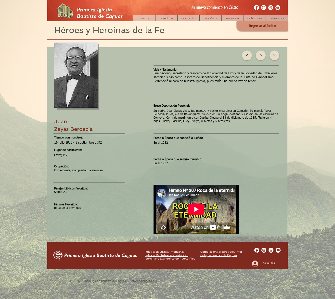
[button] (232, 18)
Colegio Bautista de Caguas (218, 255)
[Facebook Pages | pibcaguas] (256, 7)
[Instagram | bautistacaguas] (263, 7)
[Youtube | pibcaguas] (277, 7)
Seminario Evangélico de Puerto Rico (170, 258)
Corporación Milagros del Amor (221, 251)
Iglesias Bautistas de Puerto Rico (166, 255)
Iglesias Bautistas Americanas (164, 251)
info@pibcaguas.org (144, 281)
